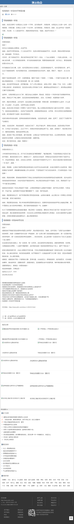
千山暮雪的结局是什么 (10, 471)
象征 (29, 482)
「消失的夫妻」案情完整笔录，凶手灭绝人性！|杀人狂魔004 (22, 419)
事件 (20, 485)
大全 (67, 479)
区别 (62, 479)
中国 (58, 479)
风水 (43, 482)
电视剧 (39, 482)
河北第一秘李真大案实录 (10, 437)
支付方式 (53, 498)
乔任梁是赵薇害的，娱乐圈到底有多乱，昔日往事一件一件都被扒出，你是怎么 (27, 434)
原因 (12, 485)
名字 (7, 482)
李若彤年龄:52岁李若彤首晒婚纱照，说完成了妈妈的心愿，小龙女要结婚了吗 (25, 297)
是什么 (14, 479)
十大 (3, 485)
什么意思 (20, 479)
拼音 (50, 479)
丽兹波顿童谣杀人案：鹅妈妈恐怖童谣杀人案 (15, 293)
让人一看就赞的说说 (9, 448)
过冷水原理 (6, 461)
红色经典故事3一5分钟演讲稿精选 (12, 285)
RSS (5, 514)
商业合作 (20, 510)
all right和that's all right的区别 (17, 316)
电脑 (34, 482)
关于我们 (6, 510)
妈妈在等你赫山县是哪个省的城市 (12, 291)
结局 (46, 479)
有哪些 (4, 479)
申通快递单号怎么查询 (10, 424)
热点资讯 (40, 502)
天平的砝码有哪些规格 (10, 456)
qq (37, 485)
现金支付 (53, 505)
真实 (60, 482)
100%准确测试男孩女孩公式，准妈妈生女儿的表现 (17, 289)
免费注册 (40, 500)
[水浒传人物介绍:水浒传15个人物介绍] (13, 399)
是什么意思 (31, 479)
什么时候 (55, 485)
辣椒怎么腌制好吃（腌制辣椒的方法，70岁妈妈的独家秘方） (20, 299)
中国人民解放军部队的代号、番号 (14, 422)
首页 (1, 6)
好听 (41, 485)
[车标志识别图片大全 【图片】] (11, 373)
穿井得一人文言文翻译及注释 (16, 318)
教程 (64, 482)
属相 (17, 482)
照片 (64, 485)
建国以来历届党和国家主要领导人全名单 (16, 417)
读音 (68, 485)
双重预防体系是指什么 (10, 453)
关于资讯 (6, 512)
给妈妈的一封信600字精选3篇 (11, 301)
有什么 (13, 482)
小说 (45, 485)
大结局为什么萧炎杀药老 (38, 361)
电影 (24, 485)
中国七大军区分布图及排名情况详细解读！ (16, 427)
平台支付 (53, 500)
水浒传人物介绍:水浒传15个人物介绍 (42, 398)
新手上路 (40, 498)
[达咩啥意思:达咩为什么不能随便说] (12, 386)
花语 (3, 482)
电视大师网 (10, 504)
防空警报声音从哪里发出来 (11, 463)
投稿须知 (20, 517)
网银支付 (53, 502)
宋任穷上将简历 (9, 439)
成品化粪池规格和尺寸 (10, 451)
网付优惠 (40, 505)
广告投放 (20, 514)
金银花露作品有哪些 (9, 432)
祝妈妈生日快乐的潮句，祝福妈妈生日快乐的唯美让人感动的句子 (21, 287)
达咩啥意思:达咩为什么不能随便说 (41, 386)
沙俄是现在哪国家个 (9, 458)
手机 (56, 482)
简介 (25, 482)
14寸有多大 (6, 466)
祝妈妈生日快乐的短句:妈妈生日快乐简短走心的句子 (18, 295)
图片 (51, 482)
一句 (28, 485)
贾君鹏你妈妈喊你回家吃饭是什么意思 (13, 283)
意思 (25, 479)
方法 (9, 479)
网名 (42, 479)
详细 (7, 485)
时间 (47, 482)
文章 (5, 6)
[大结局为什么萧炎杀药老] (9, 361)
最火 (60, 485)
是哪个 (33, 485)
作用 (16, 485)
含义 (21, 482)
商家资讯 (20, 512)
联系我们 (6, 517)
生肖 (54, 479)
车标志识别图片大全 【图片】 (40, 373)
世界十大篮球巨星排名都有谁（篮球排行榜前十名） (18, 429)
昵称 (49, 485)
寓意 (38, 479)
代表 (68, 482)
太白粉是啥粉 (7, 468)
